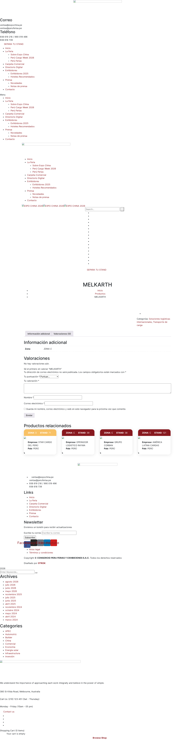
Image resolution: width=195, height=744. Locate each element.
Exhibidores (11, 70)
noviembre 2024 (13, 607)
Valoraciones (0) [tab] (62, 333)
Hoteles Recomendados (22, 76)
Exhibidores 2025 (19, 73)
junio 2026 (10, 588)
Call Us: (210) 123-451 (11, 699)
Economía (10, 647)
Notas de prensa (19, 86)
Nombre (29, 397)
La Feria (9, 51)
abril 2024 (10, 616)
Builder (8, 637)
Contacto (10, 89)
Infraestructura (12, 653)
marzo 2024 (11, 619)
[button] (97, 94)
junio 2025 (10, 600)
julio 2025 (10, 597)
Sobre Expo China (20, 54)
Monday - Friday (8, 706)
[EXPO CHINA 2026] (32, 205)
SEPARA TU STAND (96, 269)
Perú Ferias (16, 60)
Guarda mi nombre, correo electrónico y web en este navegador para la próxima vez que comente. (76, 409)
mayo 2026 (11, 591)
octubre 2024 (12, 610)
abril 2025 (10, 604)
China (8, 640)
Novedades (16, 83)
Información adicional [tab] (39, 333)
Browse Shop (100, 737)
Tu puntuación (32, 376)
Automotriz (11, 634)
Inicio (8, 48)
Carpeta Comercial (14, 64)
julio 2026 (10, 584)
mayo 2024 (11, 613)
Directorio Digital (14, 67)
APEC (8, 631)
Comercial (10, 643)
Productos (100, 293)
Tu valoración (31, 380)
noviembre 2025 (13, 594)
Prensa (8, 80)
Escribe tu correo (32, 533)
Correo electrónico (34, 403)
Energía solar (11, 650)
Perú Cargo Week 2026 (22, 57)
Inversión (9, 656)
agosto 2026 (11, 581)
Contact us (8, 711)
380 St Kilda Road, (9, 691)
